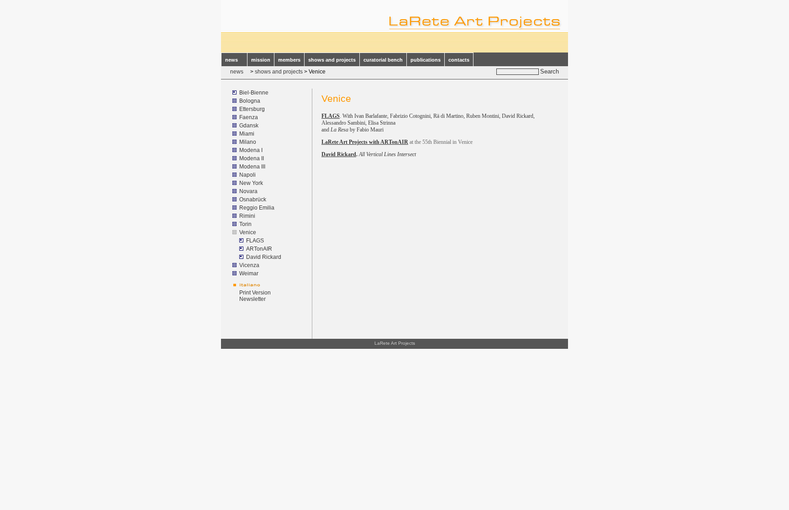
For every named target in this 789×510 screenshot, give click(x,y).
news (234, 60)
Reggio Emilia (256, 208)
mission (260, 60)
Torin (245, 224)
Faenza (248, 117)
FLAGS (255, 240)
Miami (246, 134)
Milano (247, 142)
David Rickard (263, 257)
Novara (248, 191)
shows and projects (332, 60)
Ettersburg (252, 109)
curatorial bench (383, 60)
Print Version (255, 292)
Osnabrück (252, 199)
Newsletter (252, 299)
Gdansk (248, 125)
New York (251, 183)
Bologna (249, 101)
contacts (458, 60)
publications (425, 60)
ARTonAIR (259, 249)
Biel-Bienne (253, 92)
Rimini (247, 216)
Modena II (251, 158)
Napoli (247, 175)
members (289, 60)
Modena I (251, 150)
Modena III (252, 166)
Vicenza (249, 265)
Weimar (248, 273)
